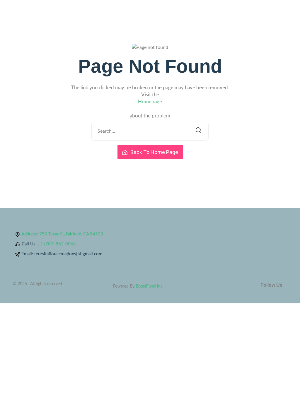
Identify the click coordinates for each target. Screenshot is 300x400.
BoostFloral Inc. (149, 286)
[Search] (199, 131)
